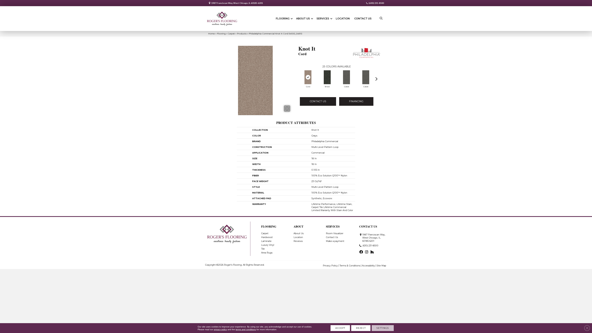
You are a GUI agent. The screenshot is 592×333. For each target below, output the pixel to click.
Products (242, 33)
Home (211, 33)
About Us (303, 18)
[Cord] (308, 77)
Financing (356, 101)
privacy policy (220, 329)
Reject (361, 328)
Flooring (283, 18)
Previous (296, 74)
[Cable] (346, 77)
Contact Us (363, 18)
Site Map (381, 266)
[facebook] (361, 252)
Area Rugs (266, 252)
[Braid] (327, 77)
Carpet (231, 33)
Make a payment (335, 241)
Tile (263, 248)
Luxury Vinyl (267, 245)
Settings (382, 328)
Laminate (266, 241)
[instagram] (366, 252)
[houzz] (372, 252)
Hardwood (266, 237)
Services (323, 18)
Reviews (298, 241)
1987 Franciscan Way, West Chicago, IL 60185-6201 (237, 3)
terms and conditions (246, 329)
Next (376, 74)
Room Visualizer (334, 233)
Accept (340, 328)
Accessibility (368, 266)
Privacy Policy (330, 266)
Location (343, 18)
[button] (292, 18)
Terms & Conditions (349, 266)
